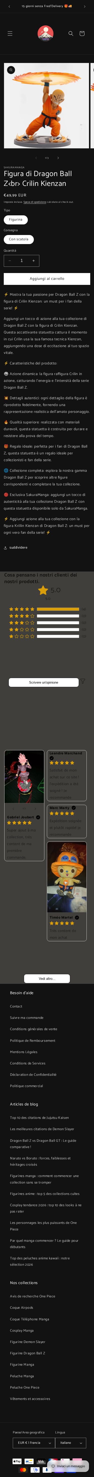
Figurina (16, 220)
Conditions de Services (27, 1063)
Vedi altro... (47, 979)
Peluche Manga (22, 1376)
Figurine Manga (22, 1365)
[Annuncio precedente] (9, 6)
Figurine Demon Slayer (28, 1342)
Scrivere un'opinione (43, 682)
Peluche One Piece (24, 1388)
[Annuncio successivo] (84, 6)
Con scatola (19, 239)
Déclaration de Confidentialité (33, 1075)
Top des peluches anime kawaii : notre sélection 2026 (40, 1262)
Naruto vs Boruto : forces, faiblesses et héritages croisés (40, 1162)
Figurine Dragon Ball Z (27, 1353)
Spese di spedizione (35, 202)
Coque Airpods (21, 1308)
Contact (16, 1007)
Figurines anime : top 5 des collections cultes (45, 1194)
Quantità (10, 250)
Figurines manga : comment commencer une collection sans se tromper (44, 1179)
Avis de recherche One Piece (32, 1296)
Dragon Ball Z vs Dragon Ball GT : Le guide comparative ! (43, 1144)
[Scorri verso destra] (58, 157)
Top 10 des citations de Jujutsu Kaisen (39, 1118)
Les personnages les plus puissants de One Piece (43, 1226)
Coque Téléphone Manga (29, 1319)
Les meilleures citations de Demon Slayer (42, 1129)
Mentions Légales (24, 1052)
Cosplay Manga (22, 1331)
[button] (10, 33)
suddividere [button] (19, 548)
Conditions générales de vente (33, 1029)
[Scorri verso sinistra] (36, 157)
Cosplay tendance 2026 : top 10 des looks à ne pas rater (46, 1208)
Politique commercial (26, 1086)
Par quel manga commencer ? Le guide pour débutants (44, 1244)
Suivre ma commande (27, 1018)
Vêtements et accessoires (30, 1399)
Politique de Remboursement (32, 1041)
